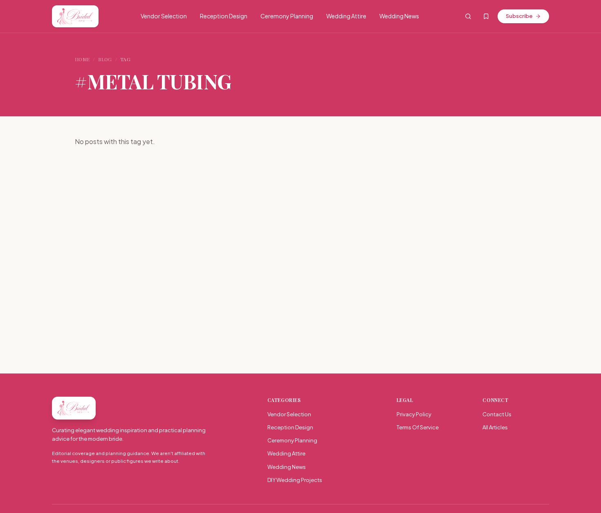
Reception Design (223, 16)
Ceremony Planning (286, 16)
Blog (105, 59)
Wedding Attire (346, 16)
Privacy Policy (414, 414)
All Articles (495, 427)
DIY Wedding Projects (294, 480)
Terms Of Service (418, 427)
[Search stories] (468, 16)
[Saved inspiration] (486, 16)
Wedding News (399, 16)
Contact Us (496, 414)
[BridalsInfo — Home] (75, 16)
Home (82, 59)
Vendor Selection (164, 16)
